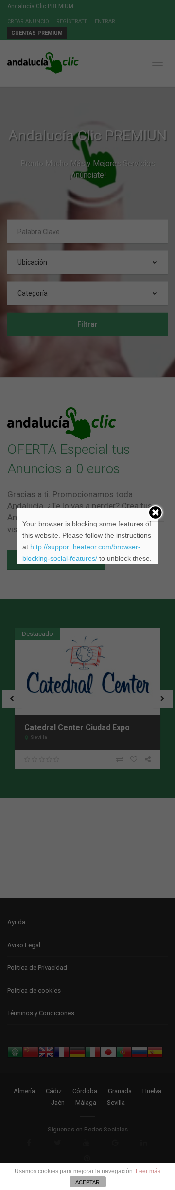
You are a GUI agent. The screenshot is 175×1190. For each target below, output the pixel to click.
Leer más (148, 1171)
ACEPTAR (87, 1182)
